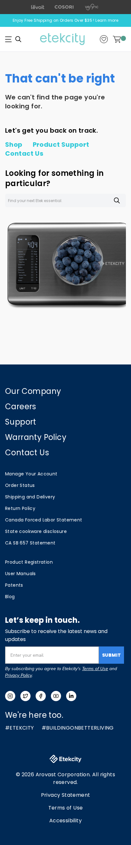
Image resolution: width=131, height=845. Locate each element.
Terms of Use (95, 668)
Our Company (33, 391)
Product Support (61, 144)
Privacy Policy (18, 675)
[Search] (18, 39)
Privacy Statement (65, 795)
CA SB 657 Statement (30, 543)
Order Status (20, 485)
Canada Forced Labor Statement (43, 520)
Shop (14, 144)
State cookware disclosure (36, 531)
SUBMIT (111, 655)
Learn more (106, 20)
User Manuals (20, 573)
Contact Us (24, 153)
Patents (14, 585)
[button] (8, 39)
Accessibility (65, 820)
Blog (10, 596)
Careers (20, 406)
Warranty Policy (35, 437)
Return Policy (20, 508)
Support (20, 422)
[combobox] (65, 200)
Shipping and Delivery (30, 497)
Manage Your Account (31, 474)
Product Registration (29, 562)
